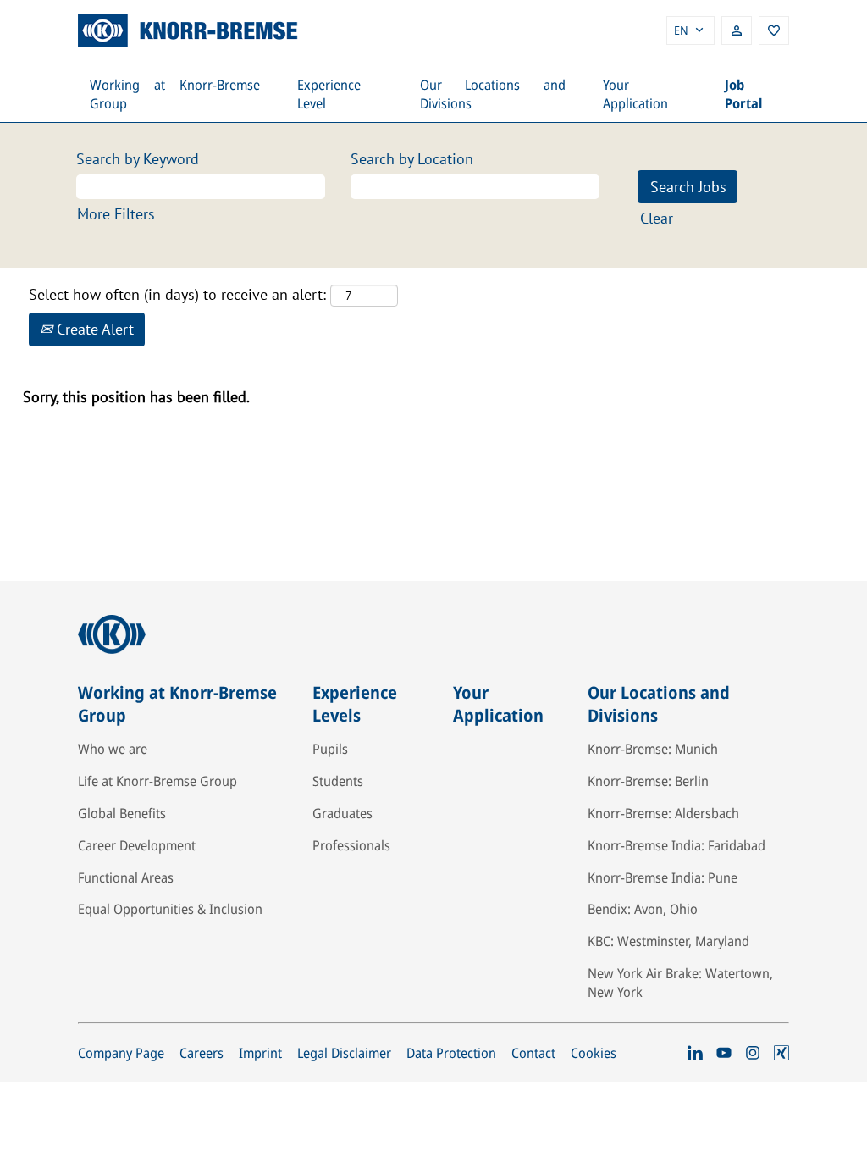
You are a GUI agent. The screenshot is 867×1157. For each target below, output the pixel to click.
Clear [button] (656, 218)
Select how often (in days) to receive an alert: (177, 294)
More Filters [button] (116, 214)
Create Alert (93, 329)
